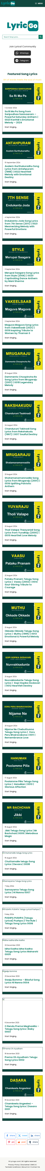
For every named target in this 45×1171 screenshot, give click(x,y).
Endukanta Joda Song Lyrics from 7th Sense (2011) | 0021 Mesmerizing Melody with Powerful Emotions (21, 225)
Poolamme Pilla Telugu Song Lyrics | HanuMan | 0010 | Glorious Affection (21, 784)
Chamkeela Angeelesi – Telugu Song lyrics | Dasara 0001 (21, 1106)
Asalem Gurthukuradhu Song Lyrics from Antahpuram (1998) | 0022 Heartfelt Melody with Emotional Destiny (22, 172)
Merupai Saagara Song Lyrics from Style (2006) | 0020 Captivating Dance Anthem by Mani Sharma (22, 277)
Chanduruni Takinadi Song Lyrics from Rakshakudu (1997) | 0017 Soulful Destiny (21, 431)
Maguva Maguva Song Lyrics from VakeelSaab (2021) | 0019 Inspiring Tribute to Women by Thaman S (21, 329)
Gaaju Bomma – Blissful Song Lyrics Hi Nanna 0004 (22, 981)
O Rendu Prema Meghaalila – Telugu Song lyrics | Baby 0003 (22, 1029)
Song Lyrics (29, 74)
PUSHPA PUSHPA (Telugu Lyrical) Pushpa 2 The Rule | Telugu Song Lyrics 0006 (21, 920)
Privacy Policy (14, 1165)
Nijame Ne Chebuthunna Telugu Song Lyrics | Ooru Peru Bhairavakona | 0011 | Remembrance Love (20, 733)
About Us (25, 1167)
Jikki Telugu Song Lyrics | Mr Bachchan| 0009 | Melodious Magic (21, 833)
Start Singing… (11, 127)
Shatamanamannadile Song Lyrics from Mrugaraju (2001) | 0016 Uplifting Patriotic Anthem (22, 482)
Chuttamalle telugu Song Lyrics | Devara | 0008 (20, 863)
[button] (22, 53)
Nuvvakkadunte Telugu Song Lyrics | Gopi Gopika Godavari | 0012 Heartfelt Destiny (22, 683)
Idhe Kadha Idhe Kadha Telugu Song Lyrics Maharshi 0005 (21, 951)
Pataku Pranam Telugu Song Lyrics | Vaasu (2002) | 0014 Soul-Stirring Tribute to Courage (21, 583)
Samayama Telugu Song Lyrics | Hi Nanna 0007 (19, 891)
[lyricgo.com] (8, 3)
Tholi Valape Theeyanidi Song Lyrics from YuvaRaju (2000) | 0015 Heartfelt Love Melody (22, 532)
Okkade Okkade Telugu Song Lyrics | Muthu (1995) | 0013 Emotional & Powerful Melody (22, 633)
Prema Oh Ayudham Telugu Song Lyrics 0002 (21, 1059)
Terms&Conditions (12, 1167)
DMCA (33, 1165)
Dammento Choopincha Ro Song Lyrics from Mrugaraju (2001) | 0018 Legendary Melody (21, 381)
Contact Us (35, 1167)
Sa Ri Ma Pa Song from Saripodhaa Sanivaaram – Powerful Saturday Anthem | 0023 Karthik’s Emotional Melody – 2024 (21, 117)
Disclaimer (25, 1165)
